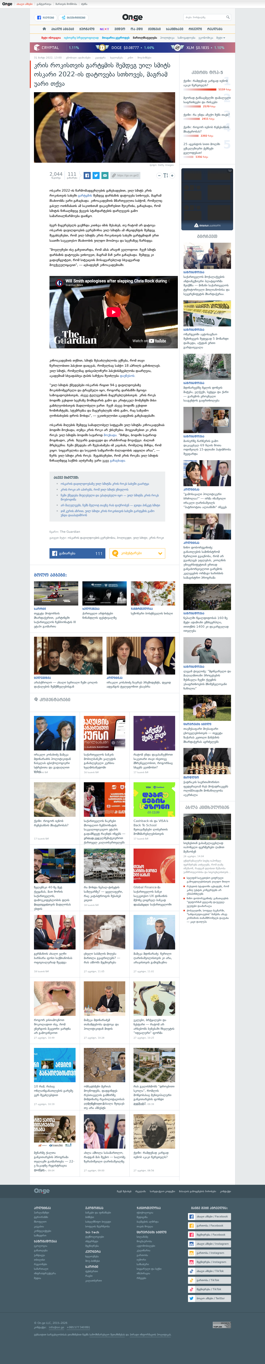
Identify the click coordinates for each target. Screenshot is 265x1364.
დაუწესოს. (128, 376)
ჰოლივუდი (124, 538)
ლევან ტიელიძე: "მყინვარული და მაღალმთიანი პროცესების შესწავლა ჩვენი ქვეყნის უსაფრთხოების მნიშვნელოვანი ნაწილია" (207, 663)
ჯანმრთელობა (149, 1208)
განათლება (41, 1250)
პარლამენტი (41, 1212)
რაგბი (89, 1275)
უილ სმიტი (140, 538)
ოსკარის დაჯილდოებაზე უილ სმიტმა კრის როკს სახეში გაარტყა (105, 483)
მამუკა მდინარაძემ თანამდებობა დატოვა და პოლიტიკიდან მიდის (105, 1010)
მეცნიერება (92, 1245)
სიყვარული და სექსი (149, 1268)
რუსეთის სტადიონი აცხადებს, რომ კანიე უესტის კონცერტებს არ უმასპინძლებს (208, 890)
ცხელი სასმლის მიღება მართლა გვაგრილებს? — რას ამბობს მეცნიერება (105, 944)
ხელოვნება (116, 57)
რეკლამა (215, 29)
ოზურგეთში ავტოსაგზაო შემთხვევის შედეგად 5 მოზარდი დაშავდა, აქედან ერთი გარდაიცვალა (207, 325)
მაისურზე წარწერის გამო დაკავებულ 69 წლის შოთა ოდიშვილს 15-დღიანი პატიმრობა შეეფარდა (207, 431)
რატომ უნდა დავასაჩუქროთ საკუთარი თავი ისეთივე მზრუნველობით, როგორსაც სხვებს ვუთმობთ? (154, 745)
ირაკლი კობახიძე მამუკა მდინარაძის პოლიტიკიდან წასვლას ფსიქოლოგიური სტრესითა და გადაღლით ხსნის (55, 745)
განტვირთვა (44, 4)
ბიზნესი (89, 1217)
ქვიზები (154, 29)
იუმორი (141, 1259)
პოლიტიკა (167, 37)
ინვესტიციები (75, 17)
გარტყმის (85, 195)
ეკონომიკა (206, 37)
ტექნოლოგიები (94, 1236)
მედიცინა (142, 1217)
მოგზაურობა (144, 1241)
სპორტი (91, 1266)
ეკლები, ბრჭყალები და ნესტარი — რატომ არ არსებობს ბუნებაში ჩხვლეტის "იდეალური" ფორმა (154, 1010)
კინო (130, 57)
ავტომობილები (146, 1245)
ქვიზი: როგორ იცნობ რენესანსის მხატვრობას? (55, 811)
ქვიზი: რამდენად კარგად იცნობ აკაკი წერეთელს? (154, 1143)
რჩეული (195, 29)
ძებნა (84, 4)
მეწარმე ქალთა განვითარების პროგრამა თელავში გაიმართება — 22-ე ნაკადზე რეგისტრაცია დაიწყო (55, 1143)
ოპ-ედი (137, 29)
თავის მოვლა (145, 1226)
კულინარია (143, 1250)
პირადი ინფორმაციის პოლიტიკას (150, 1334)
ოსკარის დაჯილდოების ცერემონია (91, 538)
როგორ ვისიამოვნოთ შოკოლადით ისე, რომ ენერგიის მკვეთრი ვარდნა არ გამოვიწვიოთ (55, 1010)
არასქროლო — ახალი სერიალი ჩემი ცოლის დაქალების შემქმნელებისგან (70, 663)
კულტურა (100, 57)
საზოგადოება (186, 37)
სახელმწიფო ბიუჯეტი (98, 1221)
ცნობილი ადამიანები (78, 57)
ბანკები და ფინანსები (98, 1212)
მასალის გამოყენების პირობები (197, 1191)
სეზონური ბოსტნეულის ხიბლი (155, 598)
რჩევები (141, 1278)
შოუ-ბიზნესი (144, 57)
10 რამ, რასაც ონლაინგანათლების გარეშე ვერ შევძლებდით (55, 1077)
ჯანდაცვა (39, 1255)
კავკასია (39, 1226)
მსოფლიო (40, 1221)
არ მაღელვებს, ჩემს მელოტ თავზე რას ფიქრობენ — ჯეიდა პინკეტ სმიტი (110, 505)
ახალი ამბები (25, 4)
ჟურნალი (86, 29)
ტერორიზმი (41, 1217)
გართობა (142, 1255)
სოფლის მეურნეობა (97, 1226)
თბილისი (39, 1259)
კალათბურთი (93, 1280)
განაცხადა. (118, 460)
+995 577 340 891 (78, 1327)
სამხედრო (40, 1235)
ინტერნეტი (91, 1241)
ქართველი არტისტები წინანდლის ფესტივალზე (106, 600)
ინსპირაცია (143, 1273)
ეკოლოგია (40, 1245)
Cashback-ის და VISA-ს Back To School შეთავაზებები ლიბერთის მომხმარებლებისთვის (154, 811)
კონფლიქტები (42, 1231)
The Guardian (70, 532)
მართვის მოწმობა (66, 4)
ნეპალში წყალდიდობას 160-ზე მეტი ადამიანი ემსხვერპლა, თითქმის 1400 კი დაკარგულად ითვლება (207, 608)
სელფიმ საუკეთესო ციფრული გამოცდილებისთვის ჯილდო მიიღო (208, 879)
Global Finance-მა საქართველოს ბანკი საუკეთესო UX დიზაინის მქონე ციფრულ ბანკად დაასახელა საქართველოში (154, 877)
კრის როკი (156, 538)
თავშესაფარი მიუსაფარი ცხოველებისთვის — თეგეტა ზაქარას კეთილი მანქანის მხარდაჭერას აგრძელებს (207, 719)
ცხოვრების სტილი (151, 1232)
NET (104, 29)
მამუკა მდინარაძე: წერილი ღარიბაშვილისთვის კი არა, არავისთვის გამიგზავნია (154, 944)
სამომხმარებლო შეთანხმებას (107, 1334)
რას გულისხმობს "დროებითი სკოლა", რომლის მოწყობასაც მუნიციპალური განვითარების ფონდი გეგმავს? (154, 1077)
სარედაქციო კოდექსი (162, 1191)
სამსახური (143, 1264)
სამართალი (41, 1268)
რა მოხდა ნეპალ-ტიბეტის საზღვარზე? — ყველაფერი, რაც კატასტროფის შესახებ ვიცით (105, 877)
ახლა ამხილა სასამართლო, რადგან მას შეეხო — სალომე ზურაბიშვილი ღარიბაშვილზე (105, 1143)
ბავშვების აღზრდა (148, 1221)
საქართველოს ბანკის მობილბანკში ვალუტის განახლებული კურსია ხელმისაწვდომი (105, 745)
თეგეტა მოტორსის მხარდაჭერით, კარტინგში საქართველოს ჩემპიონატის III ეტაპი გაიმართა (58, 605)
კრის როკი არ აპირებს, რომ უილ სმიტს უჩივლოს (94, 489)
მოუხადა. (110, 435)
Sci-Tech (92, 1232)
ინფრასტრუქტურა (45, 1273)
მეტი (219, 37)
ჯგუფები (48, 17)
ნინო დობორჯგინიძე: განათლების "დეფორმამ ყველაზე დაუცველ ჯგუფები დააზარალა (207, 902)
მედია (37, 1278)
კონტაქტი (225, 1191)
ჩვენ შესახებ (124, 1191)
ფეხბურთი (91, 1271)
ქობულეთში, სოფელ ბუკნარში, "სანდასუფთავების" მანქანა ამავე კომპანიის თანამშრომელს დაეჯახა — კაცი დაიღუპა (208, 916)
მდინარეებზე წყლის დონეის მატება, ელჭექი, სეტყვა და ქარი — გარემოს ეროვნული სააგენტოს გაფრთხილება (207, 378)
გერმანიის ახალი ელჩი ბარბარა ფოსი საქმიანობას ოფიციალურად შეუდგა (55, 944)
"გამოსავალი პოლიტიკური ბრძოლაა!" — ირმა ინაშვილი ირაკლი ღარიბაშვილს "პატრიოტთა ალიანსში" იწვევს (207, 484)
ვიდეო (119, 29)
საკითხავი (174, 29)
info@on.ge (56, 1327)
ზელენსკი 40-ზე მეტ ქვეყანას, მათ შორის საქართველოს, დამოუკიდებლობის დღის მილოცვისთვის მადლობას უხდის (55, 877)
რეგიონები (40, 1264)
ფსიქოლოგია (145, 1212)
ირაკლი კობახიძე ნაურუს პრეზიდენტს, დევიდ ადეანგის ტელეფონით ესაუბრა (143, 663)
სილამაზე (142, 1236)
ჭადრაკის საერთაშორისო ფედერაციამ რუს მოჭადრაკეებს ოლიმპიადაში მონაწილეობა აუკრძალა (207, 772)
